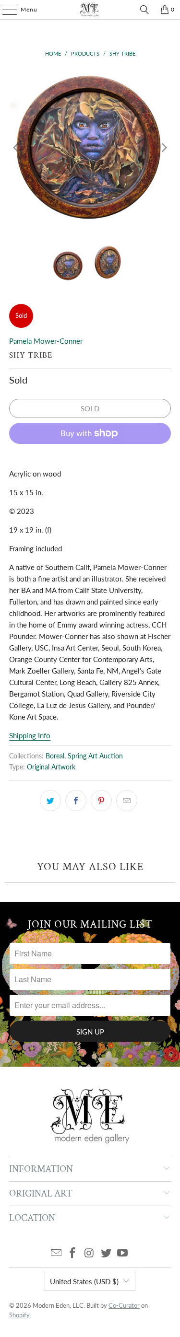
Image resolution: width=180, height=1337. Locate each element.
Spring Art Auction (95, 756)
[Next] (163, 147)
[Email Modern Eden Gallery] (56, 1253)
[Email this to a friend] (126, 800)
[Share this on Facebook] (75, 800)
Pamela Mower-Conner (46, 341)
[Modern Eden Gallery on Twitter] (106, 1253)
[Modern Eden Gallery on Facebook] (73, 1253)
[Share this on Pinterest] (101, 800)
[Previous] (16, 147)
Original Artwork (51, 767)
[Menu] (5, 9)
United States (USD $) (84, 1281)
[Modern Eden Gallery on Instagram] (90, 1253)
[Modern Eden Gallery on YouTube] (123, 1253)
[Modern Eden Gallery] (90, 9)
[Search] (144, 9)
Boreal (55, 756)
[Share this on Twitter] (50, 800)
